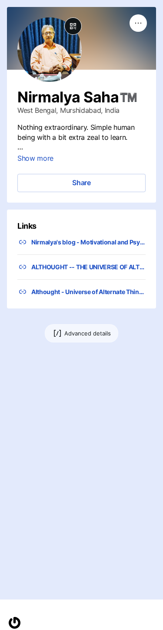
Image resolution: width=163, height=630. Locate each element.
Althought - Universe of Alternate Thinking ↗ (88, 291)
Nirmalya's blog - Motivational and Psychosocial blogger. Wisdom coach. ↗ (88, 242)
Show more (35, 158)
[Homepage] (14, 623)
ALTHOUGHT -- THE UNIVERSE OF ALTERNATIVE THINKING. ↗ (88, 267)
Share (81, 182)
